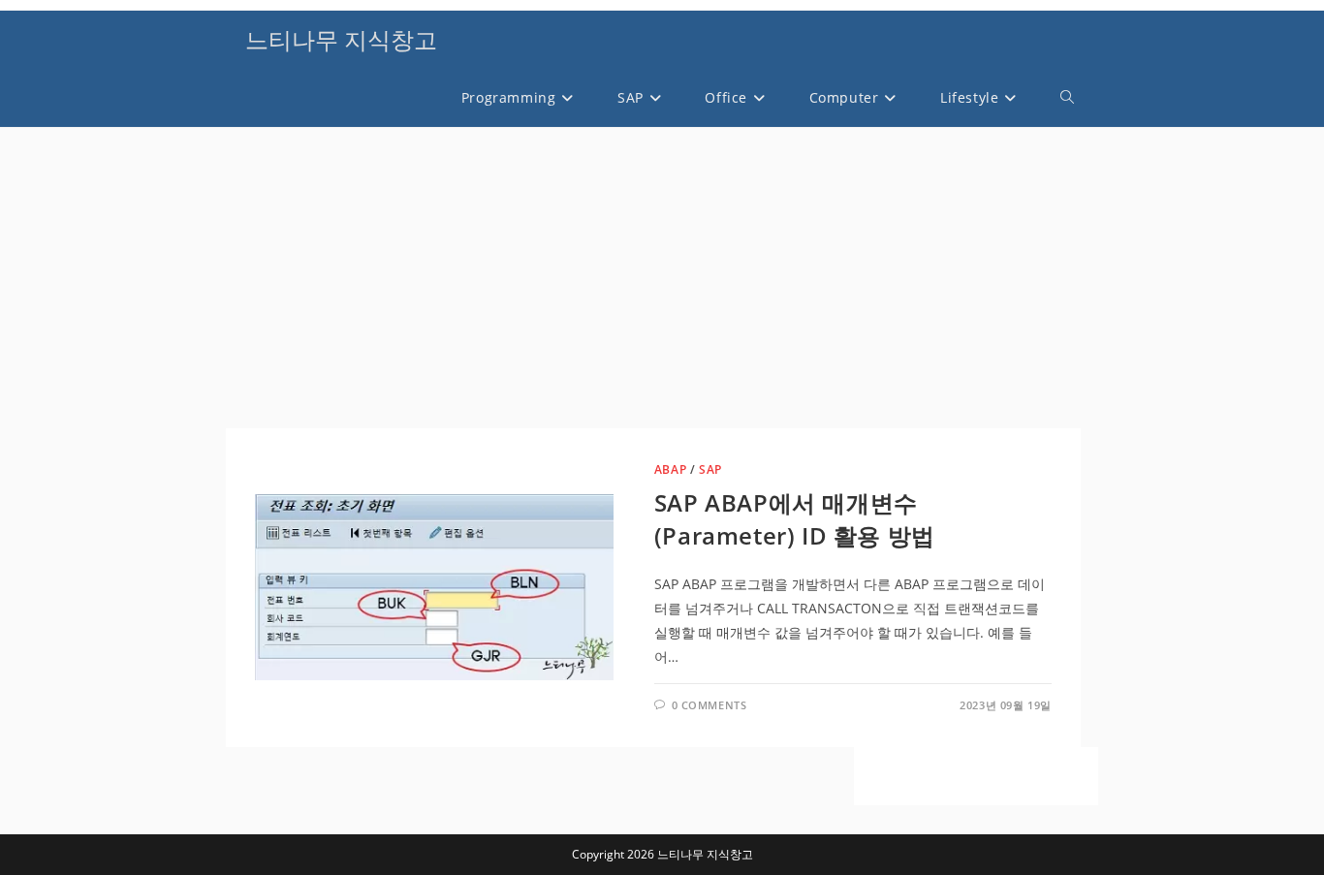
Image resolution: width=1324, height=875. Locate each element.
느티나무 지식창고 (341, 39)
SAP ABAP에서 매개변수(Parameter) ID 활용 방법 (794, 518)
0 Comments (709, 705)
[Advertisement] (653, 283)
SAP (710, 469)
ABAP (670, 469)
